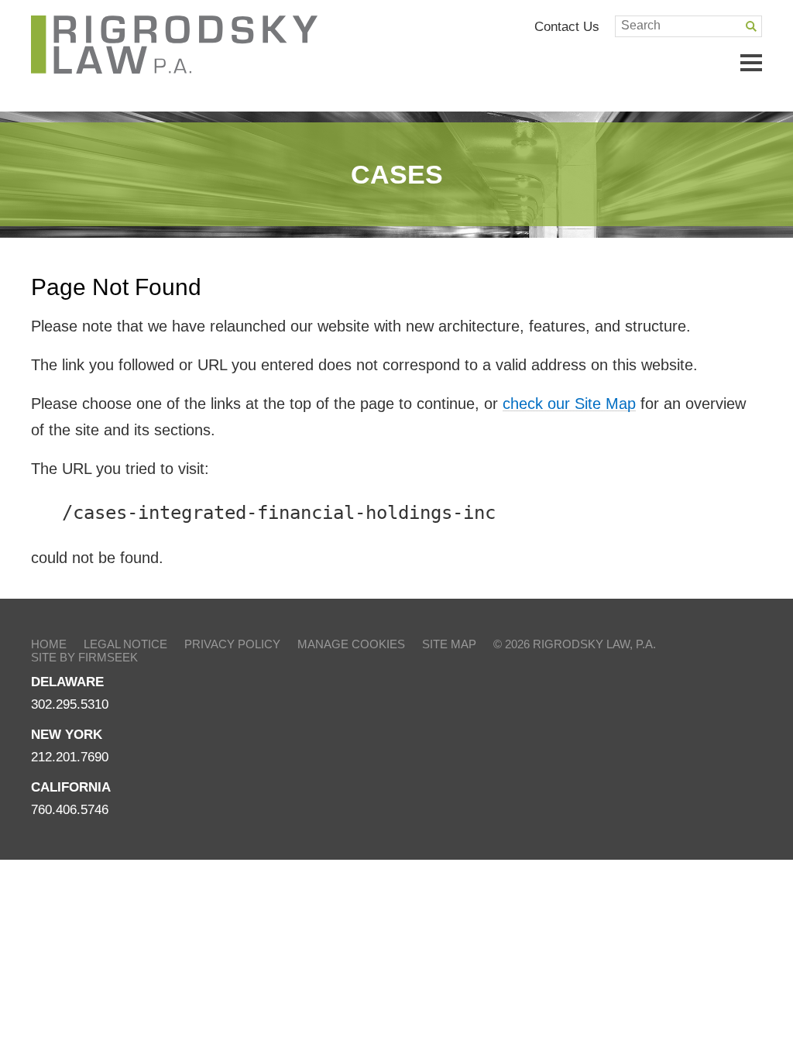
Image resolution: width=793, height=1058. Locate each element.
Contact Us (566, 26)
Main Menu (751, 62)
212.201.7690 (69, 757)
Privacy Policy (232, 644)
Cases (397, 174)
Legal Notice (125, 644)
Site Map (449, 644)
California (71, 787)
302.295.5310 (69, 704)
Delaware (67, 682)
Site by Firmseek (84, 657)
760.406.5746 (69, 809)
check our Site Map (569, 403)
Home (49, 644)
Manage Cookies (351, 644)
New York (66, 734)
